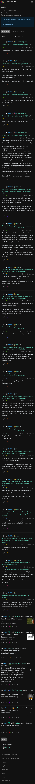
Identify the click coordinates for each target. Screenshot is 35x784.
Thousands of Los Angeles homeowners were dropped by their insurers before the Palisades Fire (17, 227)
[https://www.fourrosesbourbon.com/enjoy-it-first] (30, 621)
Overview (5, 31)
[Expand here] (30, 670)
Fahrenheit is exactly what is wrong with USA (15, 44)
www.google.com (5, 712)
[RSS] (22, 36)
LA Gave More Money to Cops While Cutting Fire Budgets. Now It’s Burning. (16, 563)
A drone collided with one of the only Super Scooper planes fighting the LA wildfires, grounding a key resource (17, 483)
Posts (22, 31)
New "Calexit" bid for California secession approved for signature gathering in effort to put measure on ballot (16, 191)
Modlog (4, 762)
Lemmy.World (10, 2)
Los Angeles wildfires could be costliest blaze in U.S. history (16, 596)
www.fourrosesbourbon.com (8, 623)
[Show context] (30, 44)
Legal (3, 766)
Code (3, 777)
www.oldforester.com (7, 639)
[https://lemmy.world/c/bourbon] (30, 696)
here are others (19, 572)
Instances (4, 769)
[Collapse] (3, 41)
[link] (3, 47)
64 (3, 657)
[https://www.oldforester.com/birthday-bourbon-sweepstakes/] (30, 637)
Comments (14, 31)
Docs (3, 773)
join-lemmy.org (6, 780)
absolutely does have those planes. (18, 569)
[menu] (32, 2)
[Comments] (30, 653)
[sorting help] (19, 36)
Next (4, 739)
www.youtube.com (6, 681)
